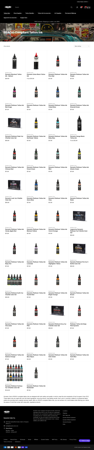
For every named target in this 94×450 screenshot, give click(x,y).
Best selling (78, 46)
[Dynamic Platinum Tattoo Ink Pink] (36, 317)
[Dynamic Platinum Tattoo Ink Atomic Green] (79, 160)
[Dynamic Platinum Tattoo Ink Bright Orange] (58, 286)
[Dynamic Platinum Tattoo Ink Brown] (79, 286)
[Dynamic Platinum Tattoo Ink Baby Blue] (58, 129)
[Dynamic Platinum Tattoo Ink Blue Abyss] (36, 348)
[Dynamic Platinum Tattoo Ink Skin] (36, 98)
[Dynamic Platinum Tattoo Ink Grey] (58, 191)
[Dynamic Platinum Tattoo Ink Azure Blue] (36, 191)
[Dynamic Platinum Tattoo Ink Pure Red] (58, 67)
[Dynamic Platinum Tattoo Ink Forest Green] (36, 160)
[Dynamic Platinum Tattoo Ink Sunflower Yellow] (36, 129)
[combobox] (43, 7)
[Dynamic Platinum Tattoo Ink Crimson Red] (14, 160)
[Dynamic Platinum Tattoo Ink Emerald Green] (79, 98)
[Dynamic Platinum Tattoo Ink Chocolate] (14, 317)
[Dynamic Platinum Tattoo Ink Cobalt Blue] (58, 98)
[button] (87, 7)
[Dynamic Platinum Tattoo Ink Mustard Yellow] (36, 222)
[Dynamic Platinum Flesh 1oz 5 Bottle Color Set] (14, 129)
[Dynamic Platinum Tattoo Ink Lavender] (36, 255)
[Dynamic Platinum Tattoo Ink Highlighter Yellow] (58, 255)
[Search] (71, 7)
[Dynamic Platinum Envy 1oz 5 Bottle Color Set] (58, 317)
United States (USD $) (82, 1)
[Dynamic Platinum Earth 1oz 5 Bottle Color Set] (14, 286)
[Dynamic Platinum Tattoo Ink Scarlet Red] (36, 286)
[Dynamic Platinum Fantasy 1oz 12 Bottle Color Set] (14, 379)
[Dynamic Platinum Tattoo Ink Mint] (58, 160)
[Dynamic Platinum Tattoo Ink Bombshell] (36, 379)
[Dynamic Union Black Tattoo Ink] (36, 67)
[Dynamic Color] (7, 414)
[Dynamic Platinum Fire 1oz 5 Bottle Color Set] (79, 255)
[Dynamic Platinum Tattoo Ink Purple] (79, 67)
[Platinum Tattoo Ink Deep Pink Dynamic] (79, 317)
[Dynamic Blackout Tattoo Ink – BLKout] (14, 67)
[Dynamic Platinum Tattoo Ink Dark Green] (58, 348)
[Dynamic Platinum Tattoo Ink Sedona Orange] (14, 348)
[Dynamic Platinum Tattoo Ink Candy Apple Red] (14, 222)
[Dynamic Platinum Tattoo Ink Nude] (79, 191)
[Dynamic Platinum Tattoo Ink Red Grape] (14, 98)
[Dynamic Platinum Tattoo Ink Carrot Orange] (58, 222)
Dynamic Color (80, 447)
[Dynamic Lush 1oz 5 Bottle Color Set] (14, 191)
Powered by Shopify (86, 447)
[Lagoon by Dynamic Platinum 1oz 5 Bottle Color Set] (79, 222)
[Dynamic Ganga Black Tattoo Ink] (79, 129)
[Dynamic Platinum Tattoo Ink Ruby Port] (14, 255)
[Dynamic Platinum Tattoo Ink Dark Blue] (79, 348)
